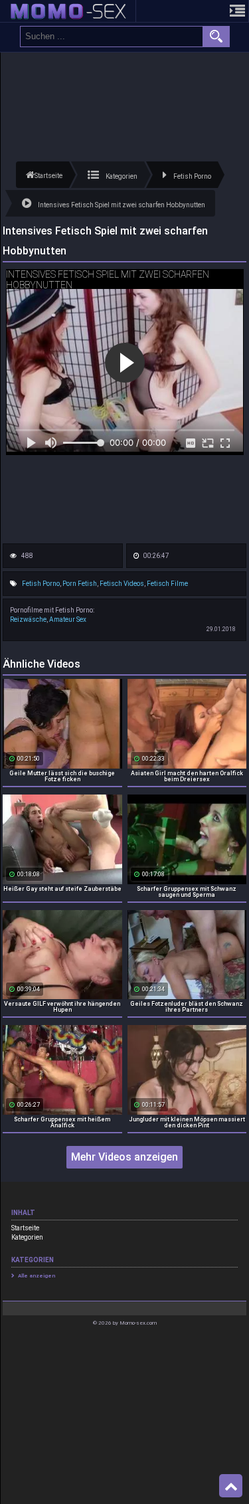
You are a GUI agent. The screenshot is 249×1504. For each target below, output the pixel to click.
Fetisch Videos (122, 583)
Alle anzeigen (36, 1276)
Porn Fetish (79, 583)
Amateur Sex (67, 619)
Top (230, 1486)
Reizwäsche (28, 619)
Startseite (25, 1228)
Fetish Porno (41, 583)
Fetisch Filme (167, 583)
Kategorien (27, 1237)
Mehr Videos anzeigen (124, 1157)
